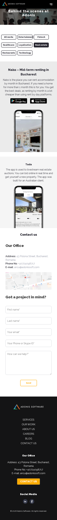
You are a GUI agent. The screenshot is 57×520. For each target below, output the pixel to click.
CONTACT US (28, 481)
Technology (25, 53)
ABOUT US (28, 429)
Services (28, 419)
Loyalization (25, 45)
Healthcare (8, 45)
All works (8, 37)
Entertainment (26, 37)
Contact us (28, 443)
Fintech (41, 37)
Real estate (41, 45)
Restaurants (8, 53)
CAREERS (28, 433)
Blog (28, 438)
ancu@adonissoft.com (26, 267)
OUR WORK (28, 424)
